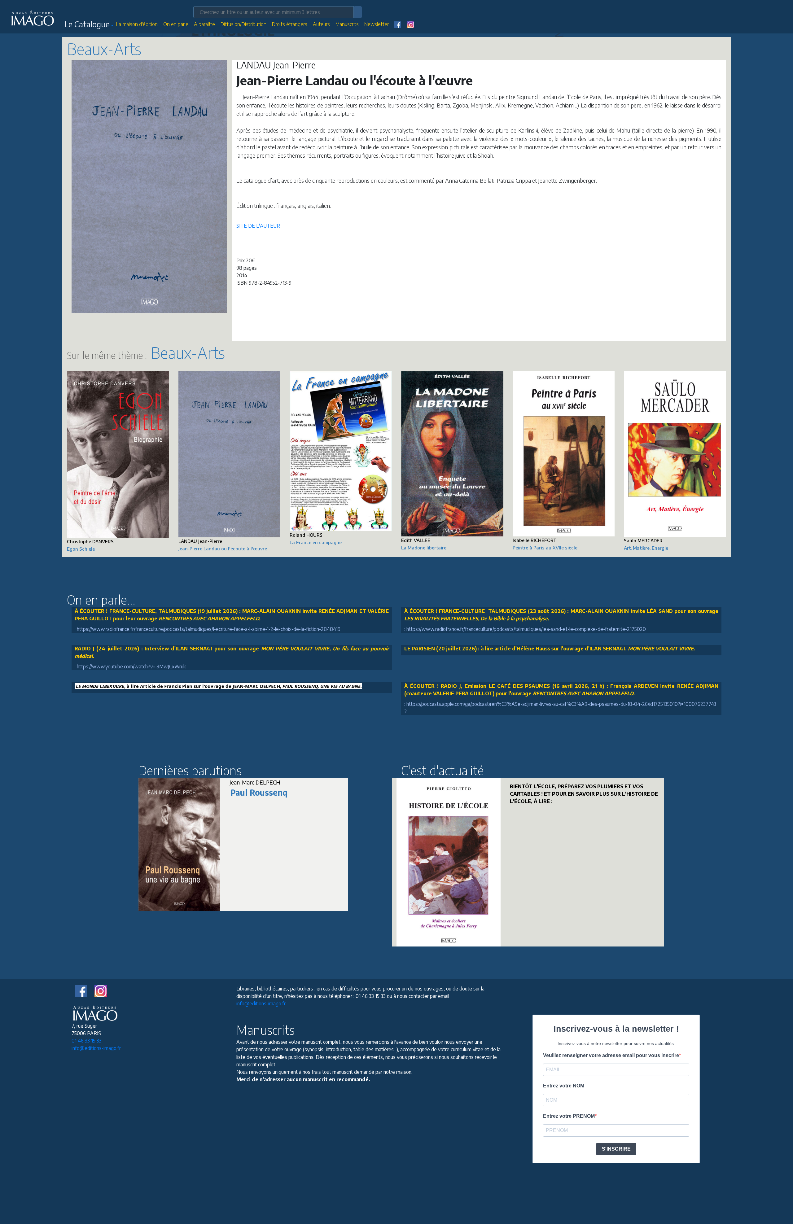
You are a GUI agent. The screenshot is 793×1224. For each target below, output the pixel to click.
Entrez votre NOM (563, 1085)
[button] (88, 25)
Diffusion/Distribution (243, 24)
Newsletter (376, 24)
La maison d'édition (137, 24)
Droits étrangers (289, 24)
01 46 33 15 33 (87, 1041)
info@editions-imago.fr (96, 1048)
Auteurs (321, 24)
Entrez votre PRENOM (569, 1116)
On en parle (175, 24)
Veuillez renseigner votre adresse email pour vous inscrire (611, 1055)
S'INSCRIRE (616, 1149)
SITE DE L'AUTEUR (258, 226)
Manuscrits (347, 24)
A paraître (204, 24)
